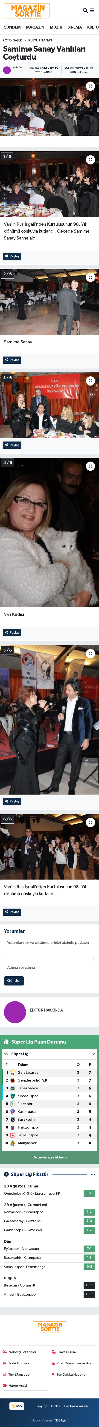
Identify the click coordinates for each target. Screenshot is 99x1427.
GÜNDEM (11, 27)
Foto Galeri (13, 40)
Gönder (14, 981)
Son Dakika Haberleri (71, 1374)
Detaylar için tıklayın (49, 1157)
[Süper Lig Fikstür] (93, 1174)
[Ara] (85, 11)
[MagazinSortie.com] (27, 11)
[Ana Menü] (92, 11)
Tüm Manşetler (19, 1374)
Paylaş (14, 256)
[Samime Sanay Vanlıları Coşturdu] (49, 107)
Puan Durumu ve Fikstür (74, 1363)
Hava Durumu (68, 1352)
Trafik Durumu (18, 1363)
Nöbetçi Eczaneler (22, 1352)
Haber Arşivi (18, 1385)
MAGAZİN (35, 27)
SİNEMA (74, 27)
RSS (19, 1406)
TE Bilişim (60, 1420)
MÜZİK (56, 27)
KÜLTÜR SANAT (40, 40)
